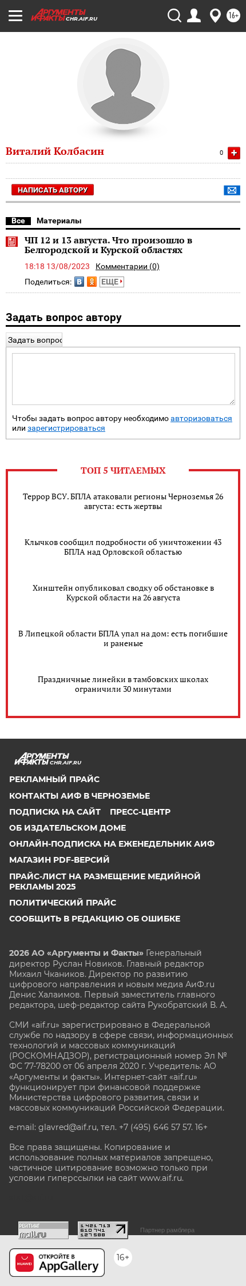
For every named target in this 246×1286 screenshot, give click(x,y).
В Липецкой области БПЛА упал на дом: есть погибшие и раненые (123, 638)
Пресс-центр (140, 812)
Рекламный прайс (54, 779)
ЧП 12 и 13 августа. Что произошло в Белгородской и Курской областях (108, 245)
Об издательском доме (67, 828)
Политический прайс (62, 903)
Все (18, 220)
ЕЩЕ (110, 281)
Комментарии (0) (128, 266)
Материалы (59, 220)
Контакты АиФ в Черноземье (79, 796)
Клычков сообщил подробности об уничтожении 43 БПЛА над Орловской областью (123, 546)
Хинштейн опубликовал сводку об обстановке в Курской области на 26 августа (123, 592)
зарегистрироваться (66, 428)
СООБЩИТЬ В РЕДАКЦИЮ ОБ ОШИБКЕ (94, 919)
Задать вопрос (36, 339)
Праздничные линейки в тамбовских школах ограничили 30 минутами (123, 684)
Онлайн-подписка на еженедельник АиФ (112, 844)
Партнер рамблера (167, 1230)
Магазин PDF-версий (59, 860)
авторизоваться (201, 418)
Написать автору (53, 190)
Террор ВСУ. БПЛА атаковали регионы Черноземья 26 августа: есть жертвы (123, 501)
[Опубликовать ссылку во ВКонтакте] (79, 282)
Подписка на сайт (55, 812)
